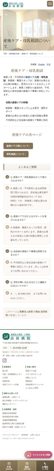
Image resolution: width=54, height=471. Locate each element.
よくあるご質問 (31, 388)
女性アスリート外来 (10, 385)
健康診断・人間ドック (11, 397)
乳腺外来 (6, 381)
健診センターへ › (9, 404)
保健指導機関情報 (9, 420)
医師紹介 (29, 381)
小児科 (5, 378)
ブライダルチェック (33, 374)
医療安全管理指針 (9, 413)
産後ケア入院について (18, 146)
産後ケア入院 (30, 371)
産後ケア (30, 77)
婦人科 (5, 371)
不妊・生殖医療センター (12, 374)
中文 (49, 64)
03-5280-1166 (24, 294)
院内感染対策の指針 (10, 417)
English (41, 64)
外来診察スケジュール (34, 385)
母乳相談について (15, 154)
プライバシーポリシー (10, 435)
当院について (30, 378)
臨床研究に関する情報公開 (13, 424)
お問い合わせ (35, 435)
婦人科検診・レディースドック (15, 401)
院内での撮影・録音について (14, 427)
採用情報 (24, 435)
